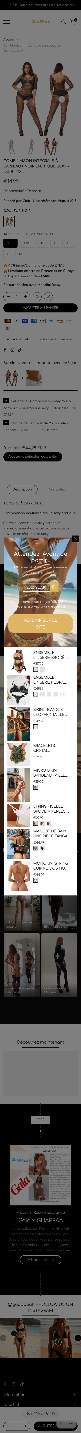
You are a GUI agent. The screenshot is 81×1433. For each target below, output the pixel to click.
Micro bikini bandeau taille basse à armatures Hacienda (49, 773)
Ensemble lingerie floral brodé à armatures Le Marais (49, 680)
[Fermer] (75, 539)
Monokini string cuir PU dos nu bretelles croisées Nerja (50, 866)
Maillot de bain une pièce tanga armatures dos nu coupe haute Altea (50, 834)
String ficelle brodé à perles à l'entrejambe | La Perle (51, 809)
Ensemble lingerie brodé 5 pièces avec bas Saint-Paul (50, 655)
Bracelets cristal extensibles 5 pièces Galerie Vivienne (48, 748)
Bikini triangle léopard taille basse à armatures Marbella (49, 712)
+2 (62, 694)
